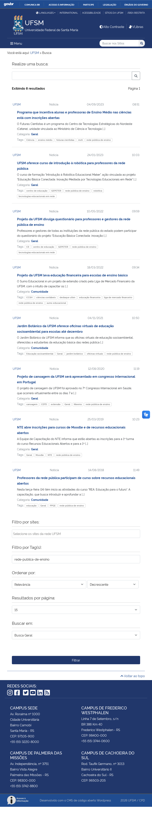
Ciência (30, 139)
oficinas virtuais (95, 353)
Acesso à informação (61, 4)
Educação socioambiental (39, 353)
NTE (50, 454)
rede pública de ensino (98, 139)
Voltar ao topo (134, 676)
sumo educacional (56, 302)
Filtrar (76, 660)
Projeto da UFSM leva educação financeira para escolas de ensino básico (72, 275)
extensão (56, 404)
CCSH (29, 297)
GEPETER (56, 190)
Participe (88, 4)
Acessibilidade (91, 12)
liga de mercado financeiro (118, 297)
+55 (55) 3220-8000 (24, 741)
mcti (80, 139)
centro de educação (37, 190)
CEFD (44, 404)
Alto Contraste (113, 26)
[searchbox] (76, 533)
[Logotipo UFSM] (16, 24)
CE (27, 246)
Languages (46, 12)
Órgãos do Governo (136, 4)
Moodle (40, 454)
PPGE (53, 505)
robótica (97, 190)
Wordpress (104, 800)
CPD (142, 800)
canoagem (31, 404)
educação (31, 505)
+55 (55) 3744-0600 (95, 741)
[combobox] (76, 534)
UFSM (17, 104)
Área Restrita (136, 12)
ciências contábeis (46, 297)
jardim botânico (74, 353)
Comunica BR (32, 4)
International (69, 12)
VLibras (137, 26)
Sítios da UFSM (114, 12)
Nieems (78, 404)
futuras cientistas (65, 139)
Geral (34, 134)
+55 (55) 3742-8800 (24, 786)
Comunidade (39, 291)
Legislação (109, 4)
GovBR (9, 4)
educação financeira (89, 297)
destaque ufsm (67, 297)
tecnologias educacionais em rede (37, 196)
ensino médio (45, 139)
